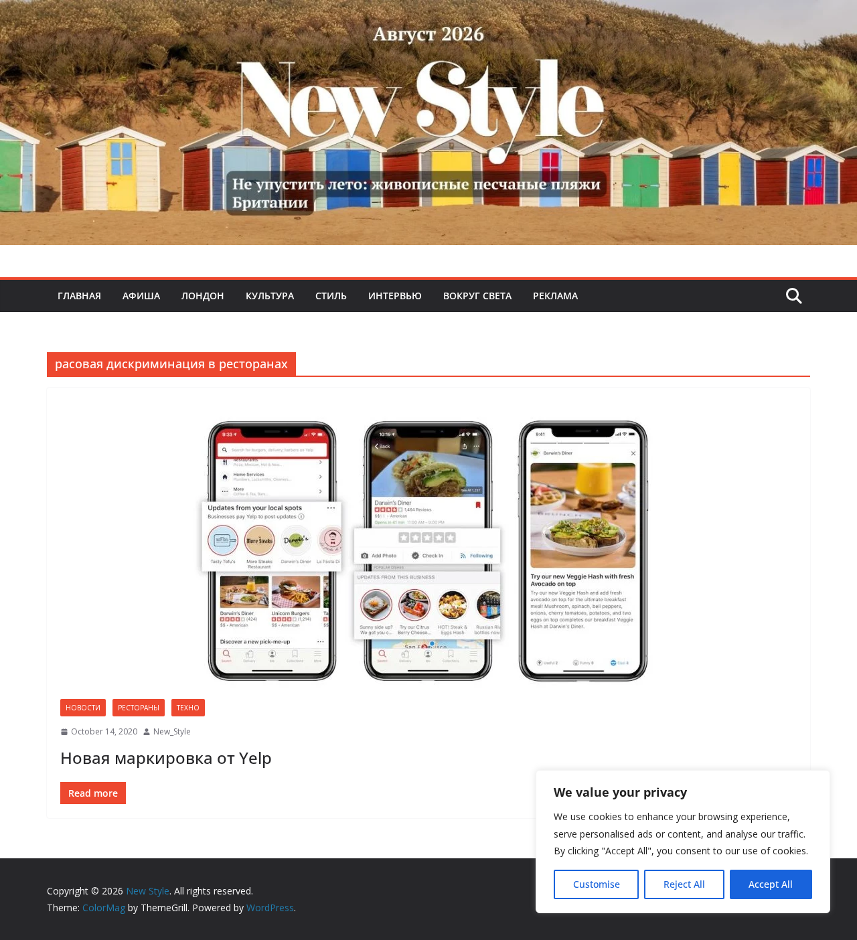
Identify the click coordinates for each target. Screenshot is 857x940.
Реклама (555, 295)
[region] (683, 841)
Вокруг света (477, 295)
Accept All (771, 884)
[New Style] (428, 14)
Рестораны (138, 707)
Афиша (141, 295)
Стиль (331, 295)
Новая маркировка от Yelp (166, 758)
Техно (188, 707)
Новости (83, 707)
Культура (270, 295)
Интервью (395, 295)
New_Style (172, 731)
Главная (79, 295)
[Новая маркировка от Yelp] (428, 550)
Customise (596, 884)
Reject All (684, 884)
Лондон (202, 295)
